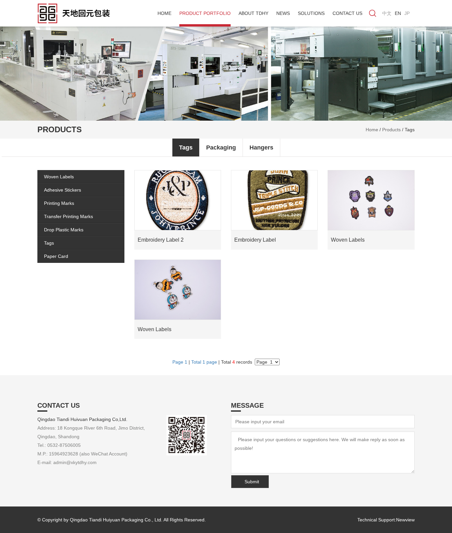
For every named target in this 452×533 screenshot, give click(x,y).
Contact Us (347, 13)
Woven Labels (59, 176)
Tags (410, 129)
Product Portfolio (205, 13)
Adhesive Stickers (62, 190)
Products (391, 129)
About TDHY (253, 13)
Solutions (311, 13)
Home (164, 13)
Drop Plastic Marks (63, 229)
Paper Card (56, 256)
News (283, 13)
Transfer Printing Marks (68, 216)
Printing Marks (59, 203)
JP (407, 13)
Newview (405, 519)
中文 (386, 13)
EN (398, 13)
